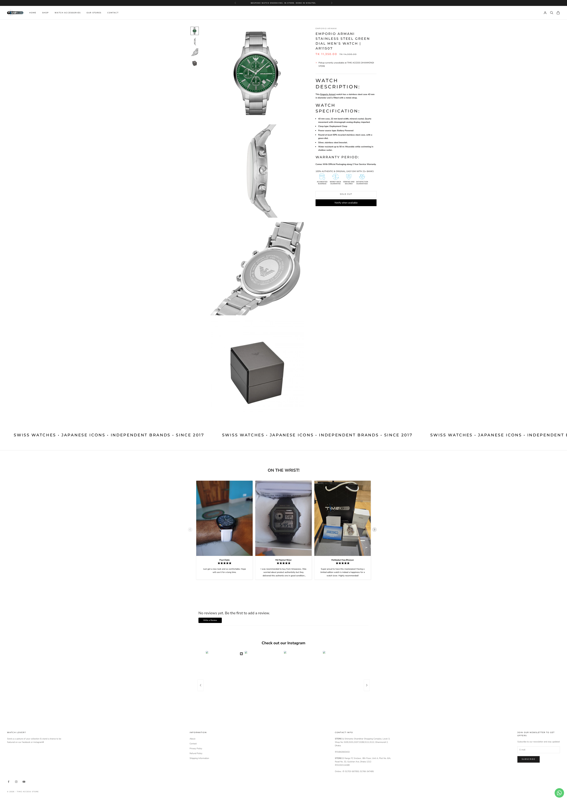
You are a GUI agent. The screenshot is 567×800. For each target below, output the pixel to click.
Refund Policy (196, 753)
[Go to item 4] (194, 63)
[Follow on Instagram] (16, 781)
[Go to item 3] (194, 52)
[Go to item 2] (194, 41)
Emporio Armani (326, 28)
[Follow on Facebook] (8, 781)
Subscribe (528, 759)
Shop (45, 13)
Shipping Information (199, 758)
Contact (113, 13)
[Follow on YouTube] (23, 781)
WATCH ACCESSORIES (68, 13)
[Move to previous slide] (191, 529)
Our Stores (94, 13)
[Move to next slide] (375, 529)
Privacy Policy (196, 748)
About (192, 738)
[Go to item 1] (194, 31)
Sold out (346, 194)
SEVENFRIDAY (283, 3)
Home (32, 13)
